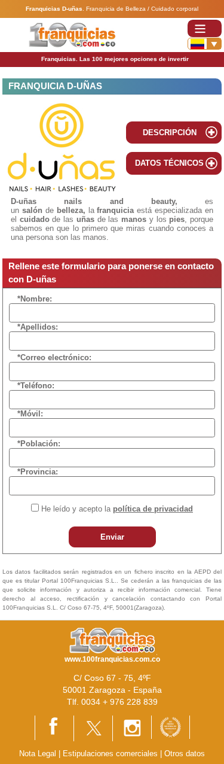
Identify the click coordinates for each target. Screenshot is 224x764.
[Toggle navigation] (205, 28)
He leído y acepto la (117, 508)
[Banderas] (205, 44)
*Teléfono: (35, 385)
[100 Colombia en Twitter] (93, 727)
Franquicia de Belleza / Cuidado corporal (142, 8)
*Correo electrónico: (54, 357)
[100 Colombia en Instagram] (132, 727)
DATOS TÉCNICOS (169, 163)
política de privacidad (153, 508)
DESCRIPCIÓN (170, 132)
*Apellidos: (37, 326)
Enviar (112, 536)
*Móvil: (30, 413)
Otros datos (184, 753)
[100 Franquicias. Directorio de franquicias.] (72, 34)
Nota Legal (37, 753)
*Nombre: (34, 298)
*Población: (38, 443)
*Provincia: (37, 471)
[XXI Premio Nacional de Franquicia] (170, 726)
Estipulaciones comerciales (111, 753)
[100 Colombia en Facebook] (54, 727)
